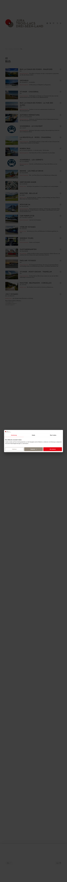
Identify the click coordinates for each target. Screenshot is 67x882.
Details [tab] (33, 435)
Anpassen (32, 449)
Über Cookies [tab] (53, 435)
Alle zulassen (53, 449)
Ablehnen (14, 449)
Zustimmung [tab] (14, 435)
